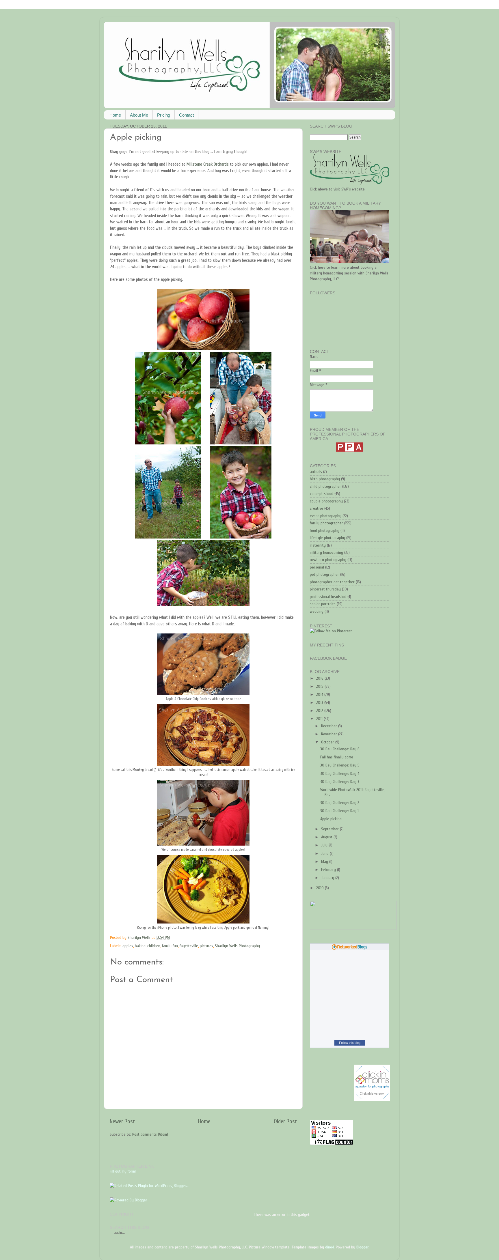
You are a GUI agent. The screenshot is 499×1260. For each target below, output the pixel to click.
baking (140, 945)
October (328, 742)
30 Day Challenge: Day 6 (340, 749)
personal (317, 567)
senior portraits (323, 603)
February (329, 869)
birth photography (325, 478)
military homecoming (326, 552)
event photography (325, 515)
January (328, 877)
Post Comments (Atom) (150, 1134)
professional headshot (328, 596)
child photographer (325, 486)
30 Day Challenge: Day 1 (339, 810)
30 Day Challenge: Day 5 (340, 765)
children (153, 945)
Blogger (362, 1247)
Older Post (285, 1121)
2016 (320, 678)
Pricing (163, 115)
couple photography (326, 501)
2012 (320, 710)
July (325, 845)
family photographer (326, 523)
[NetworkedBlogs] (350, 948)
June (325, 853)
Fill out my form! (123, 1171)
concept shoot (321, 493)
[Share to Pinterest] (216, 938)
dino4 (329, 1247)
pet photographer (324, 574)
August (327, 837)
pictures (206, 945)
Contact (186, 115)
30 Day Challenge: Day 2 (339, 802)
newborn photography (328, 559)
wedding (316, 611)
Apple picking (331, 818)
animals (316, 471)
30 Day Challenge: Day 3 (339, 781)
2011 (320, 718)
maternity (318, 545)
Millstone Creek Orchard (207, 164)
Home (115, 115)
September (330, 829)
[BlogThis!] (200, 938)
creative (316, 508)
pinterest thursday (325, 589)
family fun (170, 945)
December (329, 726)
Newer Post (122, 1121)
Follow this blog (349, 1042)
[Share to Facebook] (211, 938)
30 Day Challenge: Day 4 (339, 773)
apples (127, 945)
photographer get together (332, 581)
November (329, 734)
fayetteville (189, 945)
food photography (324, 530)
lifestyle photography (327, 537)
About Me (139, 115)
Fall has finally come (336, 757)
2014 (320, 694)
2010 (320, 887)
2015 (320, 686)
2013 (320, 702)
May (325, 861)
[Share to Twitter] (205, 938)
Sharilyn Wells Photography (237, 945)
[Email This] (194, 938)
